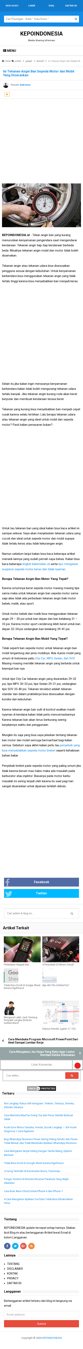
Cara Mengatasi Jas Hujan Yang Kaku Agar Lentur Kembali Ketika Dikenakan (42, 1053)
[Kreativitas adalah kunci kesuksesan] (41, 1342)
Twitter (41, 893)
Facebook (41, 882)
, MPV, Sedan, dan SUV (55, 658)
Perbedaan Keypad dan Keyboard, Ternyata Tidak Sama (21, 966)
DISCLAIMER (15, 1268)
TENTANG (13, 1264)
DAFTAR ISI (14, 1283)
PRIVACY (13, 1278)
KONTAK (12, 1273)
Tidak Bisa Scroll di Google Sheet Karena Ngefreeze (22, 987)
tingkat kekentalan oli (36, 564)
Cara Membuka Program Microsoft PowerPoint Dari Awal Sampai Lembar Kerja (43, 1041)
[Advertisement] (41, 140)
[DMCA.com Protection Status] (41, 1088)
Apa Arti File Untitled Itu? (55, 985)
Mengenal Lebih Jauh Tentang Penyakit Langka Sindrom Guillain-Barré (20, 1020)
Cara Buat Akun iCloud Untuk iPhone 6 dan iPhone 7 (33, 1191)
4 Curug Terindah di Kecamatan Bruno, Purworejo (32, 1171)
